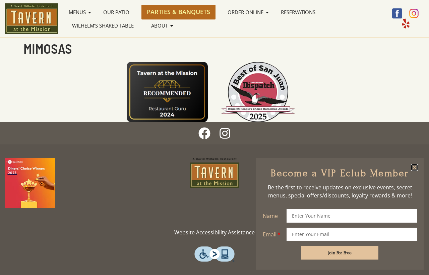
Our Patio (116, 12)
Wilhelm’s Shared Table (103, 25)
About (159, 25)
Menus (77, 12)
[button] (414, 167)
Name (270, 216)
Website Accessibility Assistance (214, 232)
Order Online (245, 12)
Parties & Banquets (178, 12)
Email (270, 234)
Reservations (298, 12)
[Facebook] (204, 133)
